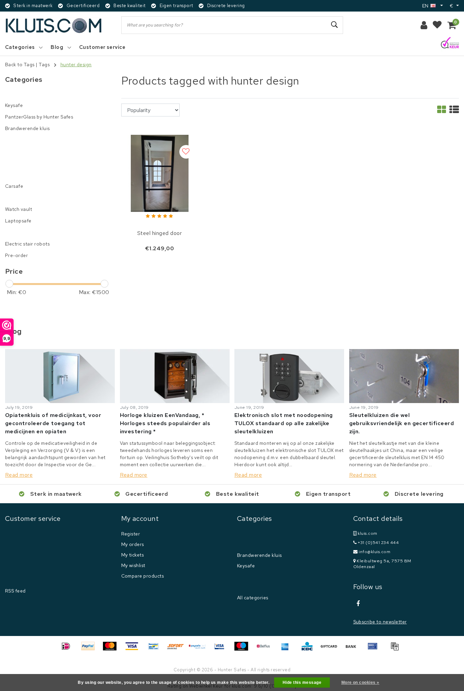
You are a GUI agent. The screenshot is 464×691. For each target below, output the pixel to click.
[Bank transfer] (353, 649)
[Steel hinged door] (159, 172)
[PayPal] (90, 649)
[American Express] (287, 649)
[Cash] (331, 649)
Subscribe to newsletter (380, 622)
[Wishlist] (437, 25)
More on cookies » (360, 682)
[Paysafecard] (200, 649)
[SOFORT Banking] (178, 649)
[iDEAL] (68, 649)
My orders (132, 544)
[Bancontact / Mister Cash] (156, 649)
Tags (44, 64)
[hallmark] (450, 43)
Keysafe (246, 566)
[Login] (424, 25)
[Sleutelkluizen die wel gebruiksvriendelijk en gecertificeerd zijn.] (404, 376)
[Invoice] (396, 649)
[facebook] (358, 604)
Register (130, 534)
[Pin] (375, 649)
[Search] (334, 24)
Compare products (142, 576)
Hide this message (302, 682)
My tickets (132, 555)
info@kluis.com (374, 551)
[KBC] (309, 649)
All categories (252, 598)
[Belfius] (265, 649)
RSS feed (15, 591)
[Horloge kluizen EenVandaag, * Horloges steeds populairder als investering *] (175, 376)
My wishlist (133, 565)
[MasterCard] (112, 649)
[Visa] (134, 649)
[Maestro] (243, 649)
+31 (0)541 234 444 (378, 542)
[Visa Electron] (222, 649)
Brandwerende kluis (259, 555)
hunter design (76, 64)
